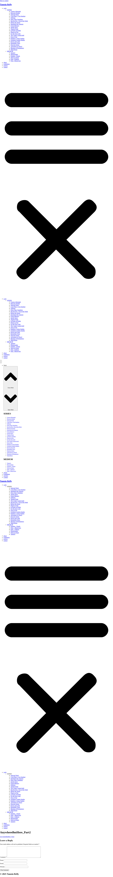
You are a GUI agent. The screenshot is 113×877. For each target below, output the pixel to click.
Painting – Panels (11, 466)
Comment (3, 857)
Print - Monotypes (16, 61)
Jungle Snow (14, 27)
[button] (56, 183)
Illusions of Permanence (17, 48)
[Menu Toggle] (1, 361)
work (5, 8)
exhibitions (7, 64)
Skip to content (4, 1)
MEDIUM (10, 51)
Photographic (14, 54)
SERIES (9, 10)
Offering (13, 18)
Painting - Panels (15, 56)
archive (6, 65)
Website (2, 867)
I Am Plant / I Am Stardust (18, 16)
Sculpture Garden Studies (18, 40)
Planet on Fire (14, 32)
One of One (14, 37)
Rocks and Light (15, 41)
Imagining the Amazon (17, 24)
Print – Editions (11, 469)
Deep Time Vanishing (17, 19)
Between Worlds (15, 13)
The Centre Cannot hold (17, 35)
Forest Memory (15, 26)
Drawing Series (15, 45)
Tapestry (13, 53)
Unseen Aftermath (16, 11)
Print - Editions (15, 59)
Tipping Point (14, 29)
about (5, 62)
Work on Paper (15, 57)
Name (1, 860)
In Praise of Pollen (16, 30)
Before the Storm (15, 22)
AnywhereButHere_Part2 (7, 836)
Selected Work (15, 14)
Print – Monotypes (11, 471)
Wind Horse (14, 49)
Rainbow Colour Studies (17, 38)
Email (1, 863)
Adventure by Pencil (16, 46)
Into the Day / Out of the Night (19, 21)
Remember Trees (15, 43)
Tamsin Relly (6, 4)
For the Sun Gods (15, 34)
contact (6, 67)
